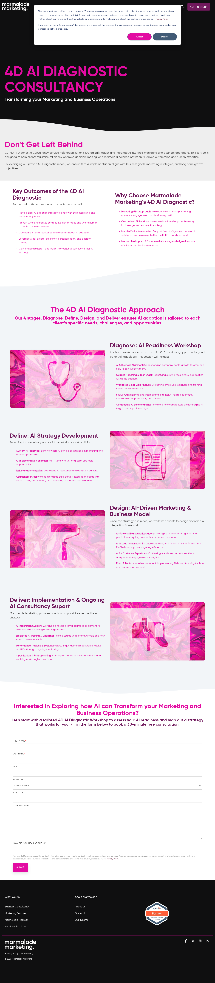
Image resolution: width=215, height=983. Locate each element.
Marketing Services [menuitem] (15, 913)
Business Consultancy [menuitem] (17, 907)
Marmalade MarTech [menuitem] (16, 920)
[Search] (182, 7)
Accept (139, 36)
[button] (186, 941)
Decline (165, 36)
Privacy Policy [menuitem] (11, 953)
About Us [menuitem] (80, 907)
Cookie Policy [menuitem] (26, 953)
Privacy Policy (161, 19)
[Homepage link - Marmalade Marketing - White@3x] (20, 948)
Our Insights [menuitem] (81, 920)
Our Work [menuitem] (80, 913)
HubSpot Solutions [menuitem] (15, 926)
